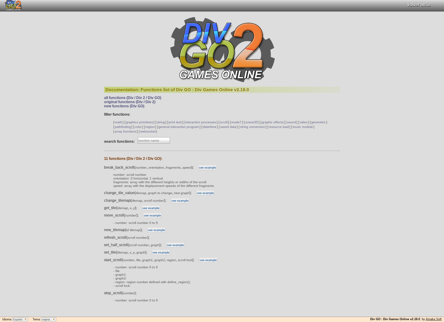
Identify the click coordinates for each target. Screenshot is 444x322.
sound (291, 122)
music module (303, 127)
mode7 (236, 122)
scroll (224, 122)
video (304, 122)
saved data (228, 127)
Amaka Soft (434, 319)
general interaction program (178, 127)
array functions (125, 131)
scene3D (251, 122)
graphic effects (272, 122)
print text (175, 122)
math (118, 122)
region (150, 127)
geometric (318, 122)
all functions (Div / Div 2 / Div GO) (132, 98)
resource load (279, 127)
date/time (209, 127)
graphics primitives (139, 122)
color (138, 127)
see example (207, 167)
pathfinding (123, 127)
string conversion (252, 127)
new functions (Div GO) (124, 106)
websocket (148, 131)
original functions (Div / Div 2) (129, 102)
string (161, 122)
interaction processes (200, 122)
